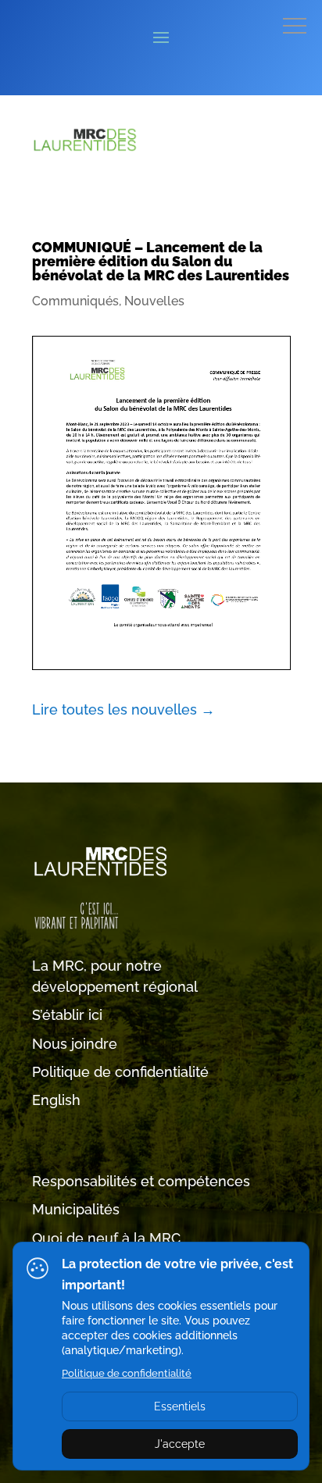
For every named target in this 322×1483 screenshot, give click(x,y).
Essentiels (180, 1406)
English (56, 1100)
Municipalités (76, 1209)
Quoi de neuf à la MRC (106, 1238)
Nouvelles (154, 301)
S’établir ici (67, 1015)
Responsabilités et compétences (141, 1181)
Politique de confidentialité (120, 1072)
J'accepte (180, 1444)
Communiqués (75, 301)
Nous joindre (74, 1044)
